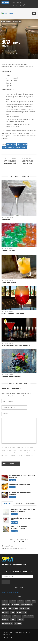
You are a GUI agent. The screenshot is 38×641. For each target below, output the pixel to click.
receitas (5, 620)
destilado (15, 605)
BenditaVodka (7, 623)
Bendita (20, 620)
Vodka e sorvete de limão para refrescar (20, 493)
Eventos (5, 612)
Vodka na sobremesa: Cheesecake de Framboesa (22, 476)
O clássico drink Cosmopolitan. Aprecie (16, 345)
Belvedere (18, 623)
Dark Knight (6, 219)
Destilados (16, 616)
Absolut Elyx (21, 612)
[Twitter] (20, 5)
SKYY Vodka (6, 616)
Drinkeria (5, 217)
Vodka (18, 147)
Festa (4, 608)
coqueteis (5, 605)
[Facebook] (13, 5)
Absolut (13, 601)
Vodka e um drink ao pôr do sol (13, 314)
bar (33, 601)
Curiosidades (13, 608)
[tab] (7, 503)
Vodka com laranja (16, 2)
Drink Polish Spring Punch (11, 377)
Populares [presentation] (7, 503)
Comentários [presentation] (30, 503)
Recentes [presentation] (19, 503)
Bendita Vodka (11, 144)
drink (19, 144)
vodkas (24, 147)
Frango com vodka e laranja (19, 484)
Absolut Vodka (26, 605)
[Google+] (17, 5)
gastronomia (24, 608)
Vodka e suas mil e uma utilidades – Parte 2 (19, 527)
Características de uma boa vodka (21, 519)
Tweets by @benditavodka (10, 593)
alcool (4, 601)
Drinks (4, 38)
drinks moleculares (8, 147)
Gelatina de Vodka (8, 251)
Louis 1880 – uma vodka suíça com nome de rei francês (23, 510)
